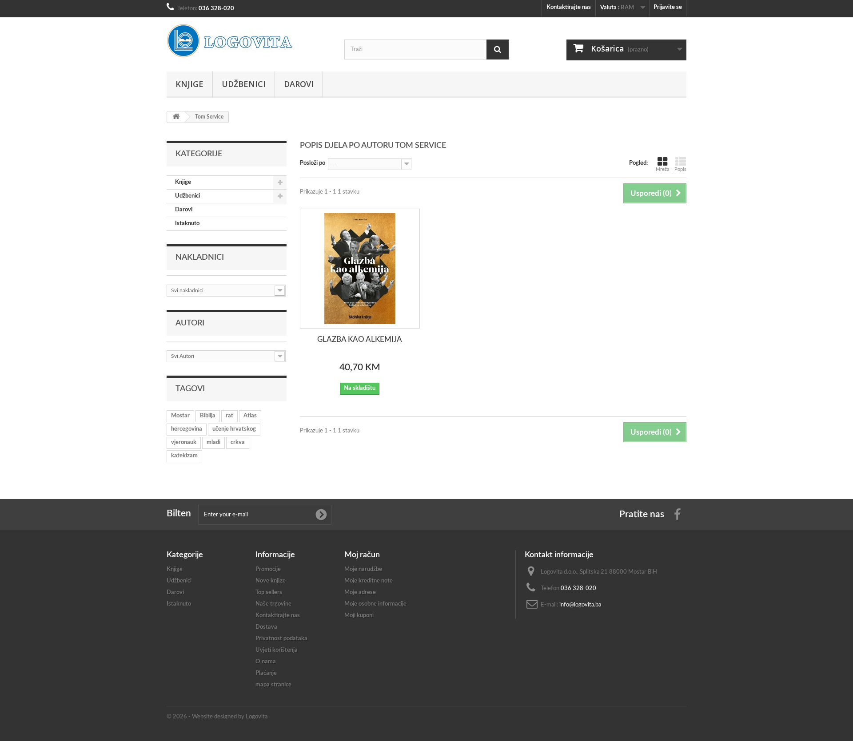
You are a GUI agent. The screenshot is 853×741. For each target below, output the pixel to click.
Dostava (266, 627)
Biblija (207, 416)
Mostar (180, 416)
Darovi (299, 84)
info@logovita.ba (580, 605)
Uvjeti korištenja (276, 650)
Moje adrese (360, 592)
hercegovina (186, 429)
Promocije (268, 569)
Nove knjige (270, 581)
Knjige (189, 84)
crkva (238, 442)
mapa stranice (273, 685)
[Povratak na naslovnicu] (175, 117)
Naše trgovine (273, 604)
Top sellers (268, 592)
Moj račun (362, 555)
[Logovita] (249, 41)
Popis (680, 169)
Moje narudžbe (363, 569)
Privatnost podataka (281, 639)
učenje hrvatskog (234, 429)
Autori (189, 323)
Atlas (250, 416)
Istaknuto (187, 223)
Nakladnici (199, 258)
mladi (213, 442)
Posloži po (312, 163)
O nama (265, 662)
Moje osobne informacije (375, 604)
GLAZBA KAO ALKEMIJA (359, 339)
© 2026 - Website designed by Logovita (217, 717)
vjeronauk (183, 442)
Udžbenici (244, 84)
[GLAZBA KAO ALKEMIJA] (359, 268)
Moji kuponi (359, 615)
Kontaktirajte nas (568, 7)
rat (229, 416)
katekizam (184, 456)
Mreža (662, 169)
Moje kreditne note (368, 581)
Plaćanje (266, 673)
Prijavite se (668, 7)
